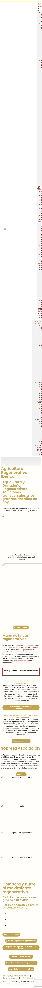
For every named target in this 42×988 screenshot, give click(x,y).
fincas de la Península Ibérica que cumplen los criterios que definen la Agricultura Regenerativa (20, 649)
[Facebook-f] (22, 461)
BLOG (39, 448)
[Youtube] (29, 461)
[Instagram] (16, 461)
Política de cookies (28, 978)
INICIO (39, 321)
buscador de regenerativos (18, 662)
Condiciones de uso (10, 978)
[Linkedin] (36, 461)
